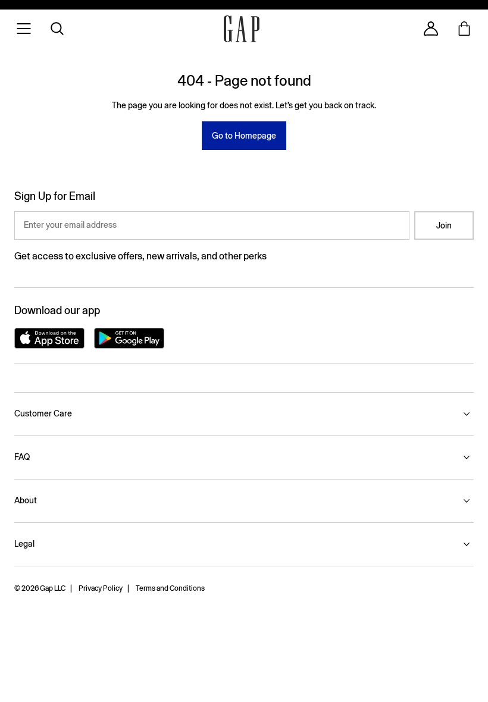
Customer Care (43, 413)
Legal (24, 544)
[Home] (241, 28)
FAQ (22, 457)
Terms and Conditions (170, 588)
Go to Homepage (244, 135)
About (25, 500)
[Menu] (23, 28)
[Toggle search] (57, 28)
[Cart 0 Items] (464, 28)
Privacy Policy (101, 588)
